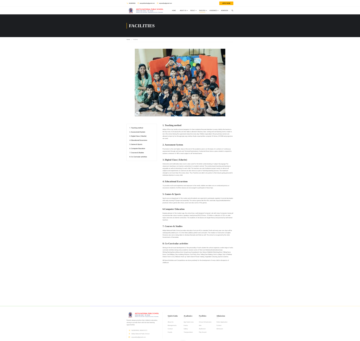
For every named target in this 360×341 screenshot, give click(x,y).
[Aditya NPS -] (145, 10)
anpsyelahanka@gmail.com (147, 3)
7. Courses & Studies (136, 153)
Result (192, 10)
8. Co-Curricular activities (138, 157)
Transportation (188, 332)
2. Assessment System (137, 132)
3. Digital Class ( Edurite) (137, 136)
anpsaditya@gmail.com (165, 3)
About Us (183, 10)
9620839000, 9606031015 (139, 330)
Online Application (221, 322)
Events (186, 325)
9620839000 (132, 3)
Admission (224, 10)
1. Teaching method (136, 128)
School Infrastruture (205, 322)
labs (200, 325)
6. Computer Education (137, 148)
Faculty (170, 332)
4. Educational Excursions (138, 140)
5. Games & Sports (135, 144)
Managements (172, 325)
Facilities (202, 10)
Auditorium (202, 329)
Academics (213, 10)
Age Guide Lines (189, 322)
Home (174, 10)
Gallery (186, 329)
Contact (170, 329)
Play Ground (202, 332)
